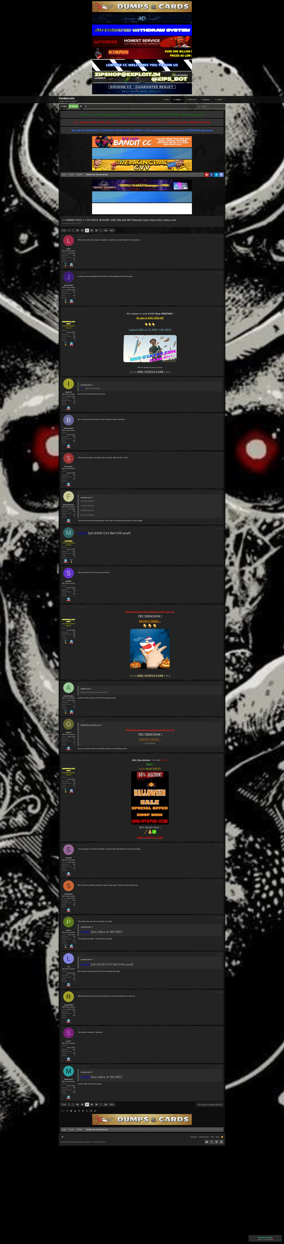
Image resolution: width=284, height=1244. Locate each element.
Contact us (193, 1137)
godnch (68, 732)
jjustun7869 (68, 285)
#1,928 (220, 528)
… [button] (73, 230)
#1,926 (220, 454)
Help (212, 1137)
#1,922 (220, 273)
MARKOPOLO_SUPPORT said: (90, 725)
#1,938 (220, 992)
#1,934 (220, 845)
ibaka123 (68, 392)
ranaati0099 (68, 1005)
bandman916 (68, 428)
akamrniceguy (68, 696)
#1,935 (220, 881)
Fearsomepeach (68, 505)
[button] (182, 99)
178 (106, 230)
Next (111, 230)
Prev (64, 230)
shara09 (69, 858)
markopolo (67, 223)
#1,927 (220, 492)
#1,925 (220, 416)
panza (68, 930)
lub (68, 967)
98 (92, 230)
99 (96, 230)
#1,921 (220, 236)
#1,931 (220, 683)
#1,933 (220, 756)
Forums (178, 99)
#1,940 (220, 1067)
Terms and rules (204, 1137)
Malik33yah (68, 1079)
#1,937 (220, 954)
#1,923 (220, 309)
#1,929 (220, 569)
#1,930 (220, 607)
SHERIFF (68, 581)
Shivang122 (68, 466)
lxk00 (68, 249)
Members (206, 99)
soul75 (68, 1041)
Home (167, 99)
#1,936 (220, 918)
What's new (192, 99)
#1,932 (220, 720)
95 (77, 230)
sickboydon (68, 894)
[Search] (86, 106)
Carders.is (260, 1239)
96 (82, 230)
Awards (219, 99)
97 (87, 230)
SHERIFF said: (85, 688)
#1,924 (220, 379)
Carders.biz (268, 1239)
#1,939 (220, 1029)
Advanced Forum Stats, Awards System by (82, 1142)
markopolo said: (86, 385)
